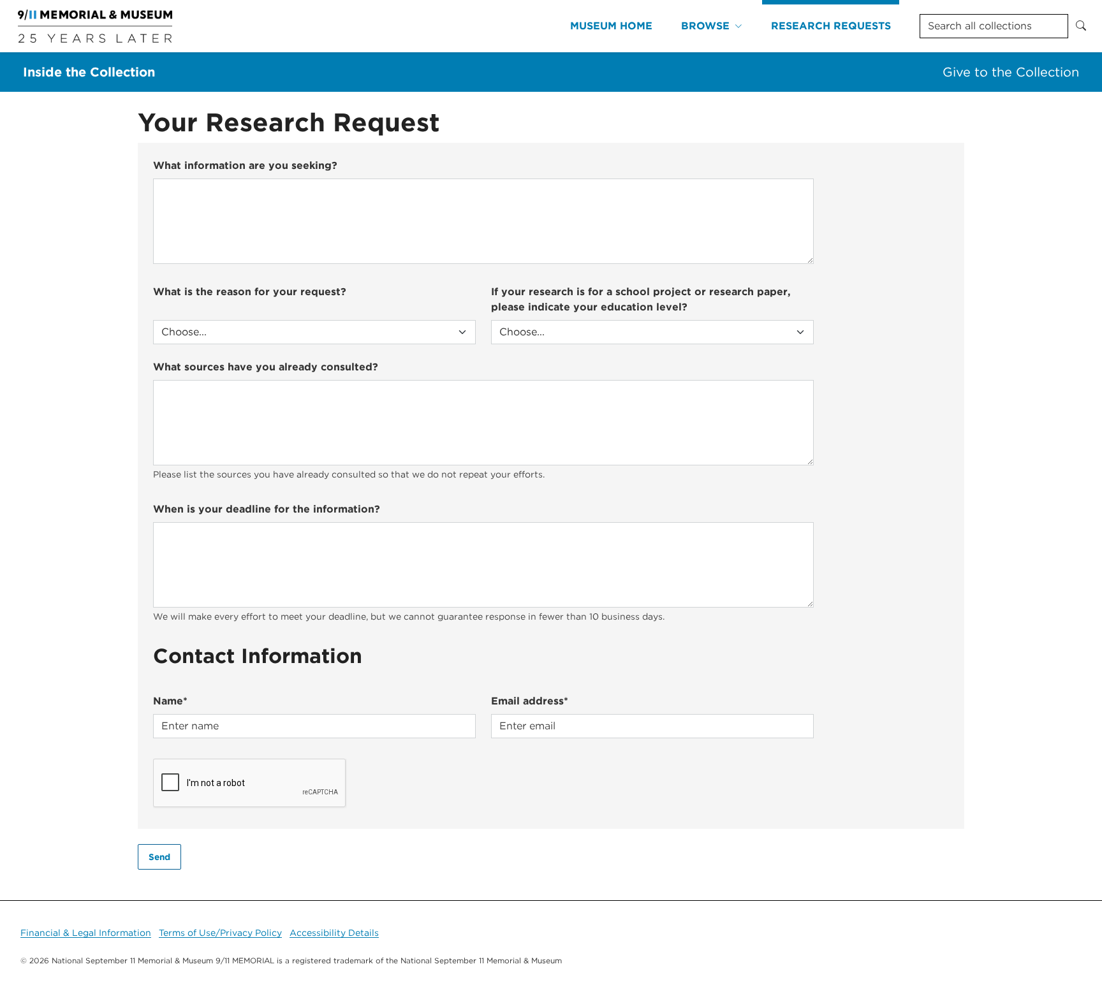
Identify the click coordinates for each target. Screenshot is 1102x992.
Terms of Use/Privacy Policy (220, 933)
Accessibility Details (334, 933)
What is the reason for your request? (249, 292)
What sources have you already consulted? (265, 367)
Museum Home (611, 26)
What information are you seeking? (245, 165)
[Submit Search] (1081, 26)
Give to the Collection (1011, 72)
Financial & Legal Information (85, 933)
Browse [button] (705, 26)
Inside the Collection (89, 72)
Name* (170, 701)
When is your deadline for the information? (266, 509)
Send (159, 857)
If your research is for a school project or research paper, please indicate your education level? (641, 299)
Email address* (529, 701)
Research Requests (831, 26)
